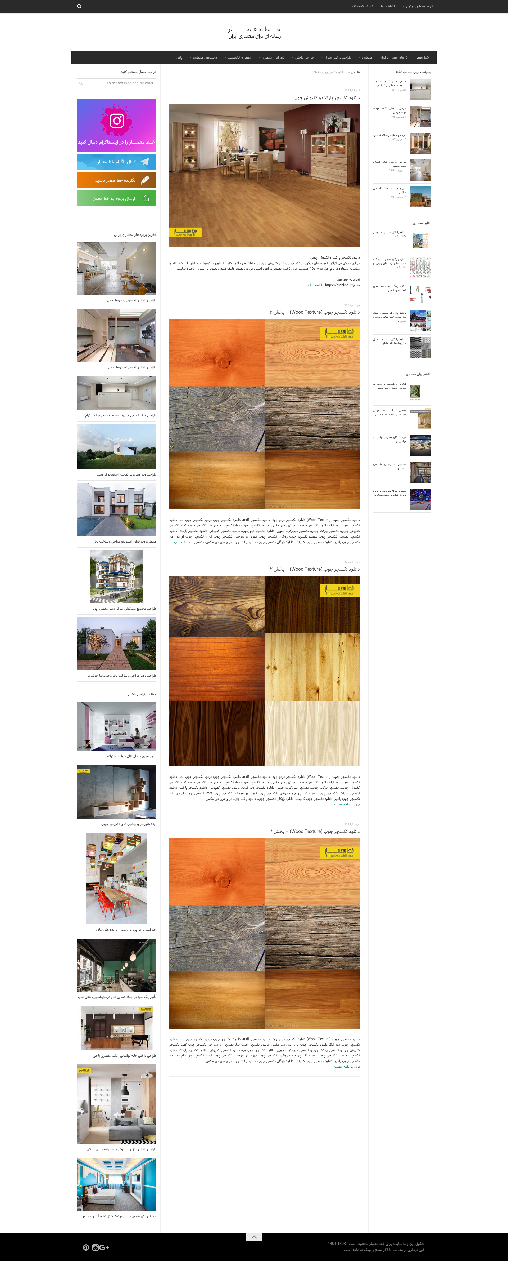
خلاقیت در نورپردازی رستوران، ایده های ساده (126, 930)
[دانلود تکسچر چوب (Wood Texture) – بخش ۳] (264, 414)
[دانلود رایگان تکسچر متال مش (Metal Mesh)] (420, 347)
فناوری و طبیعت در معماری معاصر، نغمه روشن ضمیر (389, 385)
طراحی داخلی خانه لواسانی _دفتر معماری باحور (124, 1056)
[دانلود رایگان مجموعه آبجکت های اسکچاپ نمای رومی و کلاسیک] (420, 267)
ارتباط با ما (388, 7)
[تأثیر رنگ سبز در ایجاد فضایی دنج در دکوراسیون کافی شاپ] (116, 965)
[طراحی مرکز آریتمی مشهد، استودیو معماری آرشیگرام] (116, 393)
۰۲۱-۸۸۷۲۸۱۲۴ (363, 7)
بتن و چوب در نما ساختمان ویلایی (389, 190)
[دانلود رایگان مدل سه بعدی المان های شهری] (420, 294)
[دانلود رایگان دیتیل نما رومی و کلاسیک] (420, 240)
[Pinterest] (86, 1247)
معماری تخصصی (239, 58)
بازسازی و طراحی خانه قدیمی (389, 135)
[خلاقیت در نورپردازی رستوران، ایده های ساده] (116, 878)
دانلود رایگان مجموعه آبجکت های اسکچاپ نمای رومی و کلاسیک (389, 263)
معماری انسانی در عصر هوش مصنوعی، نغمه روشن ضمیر (389, 412)
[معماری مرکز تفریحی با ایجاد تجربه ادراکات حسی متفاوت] (420, 499)
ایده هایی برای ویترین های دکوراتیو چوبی (128, 824)
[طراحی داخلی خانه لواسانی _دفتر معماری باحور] (116, 1028)
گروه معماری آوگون (419, 7)
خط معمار (422, 58)
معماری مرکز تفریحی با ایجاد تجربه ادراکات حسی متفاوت (389, 493)
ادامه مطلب (314, 285)
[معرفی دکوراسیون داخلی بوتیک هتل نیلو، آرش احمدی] (116, 1184)
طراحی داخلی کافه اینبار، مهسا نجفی (131, 300)
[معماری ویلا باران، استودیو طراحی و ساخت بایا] (116, 509)
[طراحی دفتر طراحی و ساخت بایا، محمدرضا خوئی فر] (116, 643)
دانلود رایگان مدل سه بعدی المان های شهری (389, 288)
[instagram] (95, 1247)
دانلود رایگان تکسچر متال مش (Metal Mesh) (389, 341)
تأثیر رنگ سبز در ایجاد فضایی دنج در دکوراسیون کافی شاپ (117, 997)
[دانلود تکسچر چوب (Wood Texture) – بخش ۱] (264, 933)
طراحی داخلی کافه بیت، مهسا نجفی (132, 367)
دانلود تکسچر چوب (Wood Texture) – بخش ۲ (315, 569)
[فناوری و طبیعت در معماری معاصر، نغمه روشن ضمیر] (420, 392)
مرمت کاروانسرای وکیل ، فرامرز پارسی (389, 439)
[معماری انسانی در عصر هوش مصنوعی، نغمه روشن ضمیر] (420, 418)
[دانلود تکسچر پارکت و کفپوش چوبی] (264, 175)
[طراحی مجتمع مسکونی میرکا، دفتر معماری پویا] (116, 576)
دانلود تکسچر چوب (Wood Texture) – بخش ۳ (314, 312)
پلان (179, 58)
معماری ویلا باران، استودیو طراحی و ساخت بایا (125, 542)
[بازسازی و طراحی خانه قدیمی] (420, 143)
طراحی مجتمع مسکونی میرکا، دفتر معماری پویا (124, 609)
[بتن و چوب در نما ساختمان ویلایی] (420, 196)
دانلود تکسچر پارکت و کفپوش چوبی (326, 98)
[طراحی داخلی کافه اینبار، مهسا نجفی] (116, 268)
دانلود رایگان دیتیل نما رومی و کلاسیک (389, 234)
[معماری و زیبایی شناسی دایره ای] (420, 472)
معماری (367, 58)
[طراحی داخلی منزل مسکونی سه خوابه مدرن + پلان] (116, 1104)
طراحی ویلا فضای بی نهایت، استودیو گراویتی (126, 475)
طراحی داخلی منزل (338, 58)
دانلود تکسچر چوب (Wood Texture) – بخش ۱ (315, 832)
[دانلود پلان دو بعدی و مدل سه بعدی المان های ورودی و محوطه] (420, 321)
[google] (105, 1247)
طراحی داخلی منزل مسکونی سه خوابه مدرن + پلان (121, 1149)
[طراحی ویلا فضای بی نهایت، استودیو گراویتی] (116, 446)
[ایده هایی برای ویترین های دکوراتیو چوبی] (116, 792)
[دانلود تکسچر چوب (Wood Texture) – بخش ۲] (264, 671)
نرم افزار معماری (273, 58)
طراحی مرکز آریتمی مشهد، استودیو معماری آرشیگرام (120, 416)
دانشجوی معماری (205, 58)
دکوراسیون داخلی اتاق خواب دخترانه (131, 756)
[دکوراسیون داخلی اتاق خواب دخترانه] (116, 726)
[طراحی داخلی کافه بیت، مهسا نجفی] (116, 335)
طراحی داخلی (304, 58)
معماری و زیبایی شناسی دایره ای (389, 466)
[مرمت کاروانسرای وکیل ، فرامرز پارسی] (420, 445)
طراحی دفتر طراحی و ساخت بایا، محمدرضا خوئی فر (121, 676)
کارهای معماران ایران (394, 58)
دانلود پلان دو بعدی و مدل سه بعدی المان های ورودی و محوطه (389, 316)
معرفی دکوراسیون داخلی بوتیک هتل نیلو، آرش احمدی (119, 1216)
